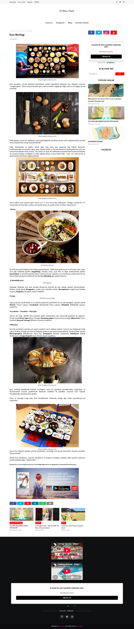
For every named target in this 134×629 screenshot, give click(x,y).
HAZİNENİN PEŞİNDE (95, 141)
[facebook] (117, 2)
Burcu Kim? (21, 2)
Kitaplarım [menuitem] (60, 23)
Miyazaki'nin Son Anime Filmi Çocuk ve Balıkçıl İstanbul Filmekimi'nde (104, 100)
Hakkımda (70, 611)
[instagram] (123, 2)
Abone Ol (106, 56)
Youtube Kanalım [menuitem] (82, 23)
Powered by (101, 62)
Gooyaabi (79, 626)
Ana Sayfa (12, 31)
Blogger (62, 626)
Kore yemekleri (20, 31)
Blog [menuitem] (70, 23)
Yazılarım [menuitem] (48, 23)
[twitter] (120, 2)
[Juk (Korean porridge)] (47, 298)
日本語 (36, 2)
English (29, 2)
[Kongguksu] (47, 283)
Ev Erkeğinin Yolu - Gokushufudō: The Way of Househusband (47, 527)
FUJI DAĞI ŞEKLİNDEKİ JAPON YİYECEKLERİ (19, 527)
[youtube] (113, 32)
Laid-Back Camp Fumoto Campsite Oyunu (72, 527)
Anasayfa (13, 2)
